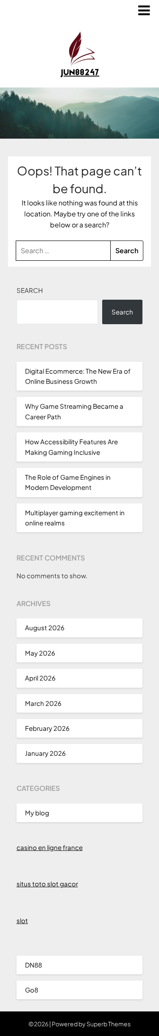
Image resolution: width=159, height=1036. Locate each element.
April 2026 (40, 678)
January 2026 (45, 753)
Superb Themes (108, 1024)
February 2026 (47, 728)
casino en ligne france (50, 847)
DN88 (33, 965)
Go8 (31, 990)
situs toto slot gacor (47, 884)
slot (22, 920)
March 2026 (43, 703)
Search (30, 290)
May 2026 (40, 653)
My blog (37, 813)
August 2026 (44, 627)
